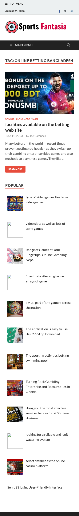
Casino (9, 118)
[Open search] (68, 45)
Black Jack (23, 118)
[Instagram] (71, 11)
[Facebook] (59, 11)
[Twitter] (65, 11)
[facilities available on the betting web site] (39, 93)
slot (35, 118)
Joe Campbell (38, 136)
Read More (13, 168)
